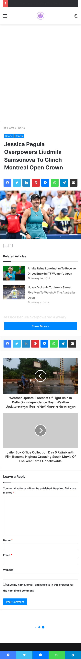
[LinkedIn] (26, 183)
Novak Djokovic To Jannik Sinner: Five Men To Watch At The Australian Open (52, 292)
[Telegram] (64, 183)
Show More (40, 326)
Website (8, 569)
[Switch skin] (76, 17)
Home (10, 127)
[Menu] (5, 17)
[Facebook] (7, 183)
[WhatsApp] (55, 183)
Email (7, 555)
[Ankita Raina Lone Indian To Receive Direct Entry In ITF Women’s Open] (14, 273)
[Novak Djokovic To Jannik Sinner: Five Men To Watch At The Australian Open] (14, 292)
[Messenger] (45, 183)
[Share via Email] (73, 183)
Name (8, 540)
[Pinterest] (36, 183)
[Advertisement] (40, 75)
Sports (21, 127)
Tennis (19, 136)
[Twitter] (17, 183)
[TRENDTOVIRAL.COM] (40, 16)
